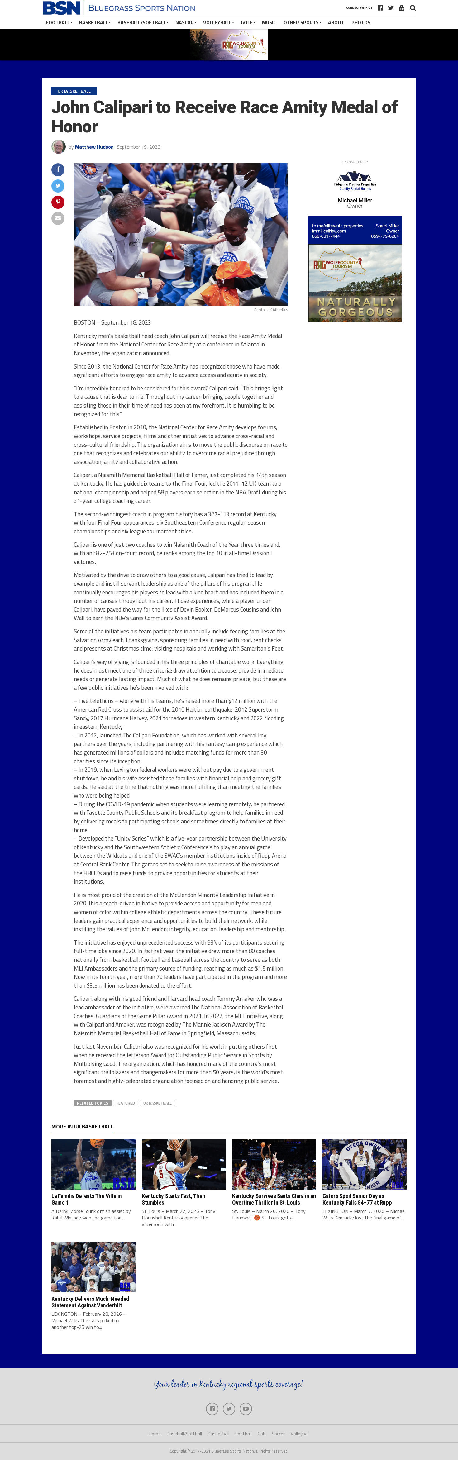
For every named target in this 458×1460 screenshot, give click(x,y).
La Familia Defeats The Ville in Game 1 (86, 1199)
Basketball (93, 22)
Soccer (278, 1433)
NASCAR (184, 22)
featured (126, 1103)
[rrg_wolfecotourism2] (355, 320)
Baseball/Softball (141, 22)
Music (269, 22)
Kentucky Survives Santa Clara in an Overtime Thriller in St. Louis (274, 1199)
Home (155, 1433)
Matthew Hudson (94, 146)
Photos (360, 22)
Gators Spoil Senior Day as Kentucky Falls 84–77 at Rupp (357, 1199)
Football (58, 22)
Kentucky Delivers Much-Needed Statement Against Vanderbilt (90, 1302)
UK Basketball (157, 1103)
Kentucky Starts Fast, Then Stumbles (173, 1199)
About (336, 22)
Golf (247, 22)
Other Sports (301, 22)
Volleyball (217, 22)
